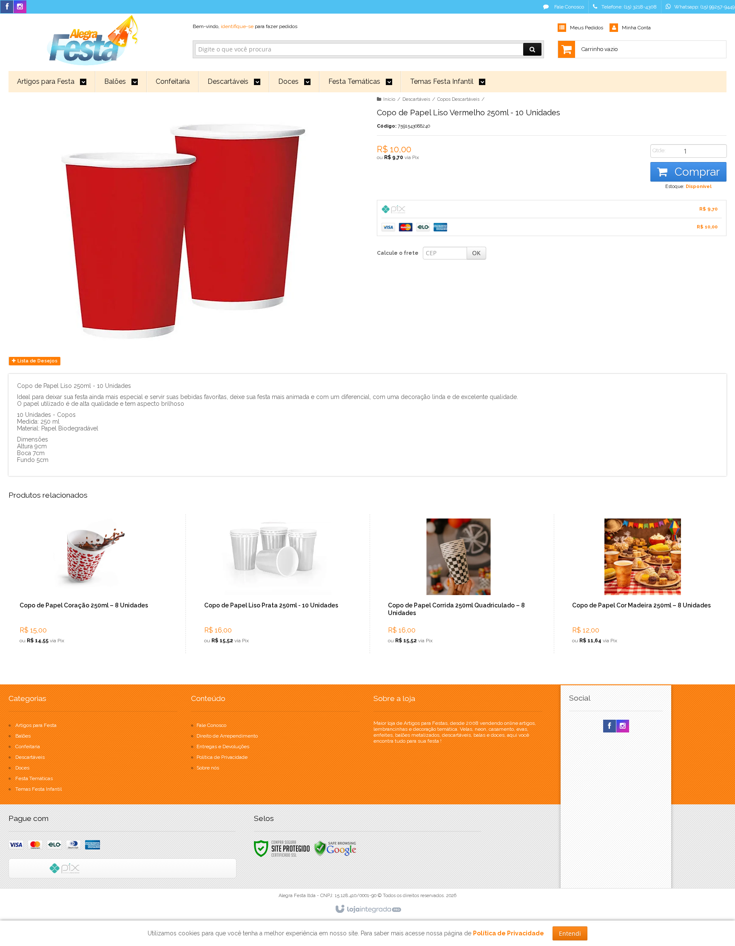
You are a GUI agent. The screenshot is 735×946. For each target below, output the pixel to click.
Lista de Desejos (36, 361)
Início (389, 99)
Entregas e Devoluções (223, 746)
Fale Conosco (568, 7)
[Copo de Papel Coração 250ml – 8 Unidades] (90, 583)
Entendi (570, 933)
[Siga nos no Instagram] (20, 7)
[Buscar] (532, 49)
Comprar (696, 171)
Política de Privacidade (222, 757)
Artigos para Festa (36, 725)
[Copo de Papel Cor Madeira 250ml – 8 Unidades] (642, 583)
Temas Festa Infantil (38, 789)
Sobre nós (208, 768)
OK (476, 253)
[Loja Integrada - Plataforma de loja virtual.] (367, 909)
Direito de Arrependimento (227, 736)
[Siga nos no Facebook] (6, 7)
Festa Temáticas (34, 778)
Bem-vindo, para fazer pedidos (245, 26)
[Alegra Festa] (91, 39)
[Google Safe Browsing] (335, 848)
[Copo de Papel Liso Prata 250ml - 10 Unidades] (274, 583)
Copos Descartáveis (458, 99)
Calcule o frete (398, 253)
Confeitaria (27, 746)
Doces (22, 768)
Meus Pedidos (586, 28)
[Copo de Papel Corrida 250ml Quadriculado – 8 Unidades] (458, 583)
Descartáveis (416, 99)
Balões (23, 736)
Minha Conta (636, 28)
